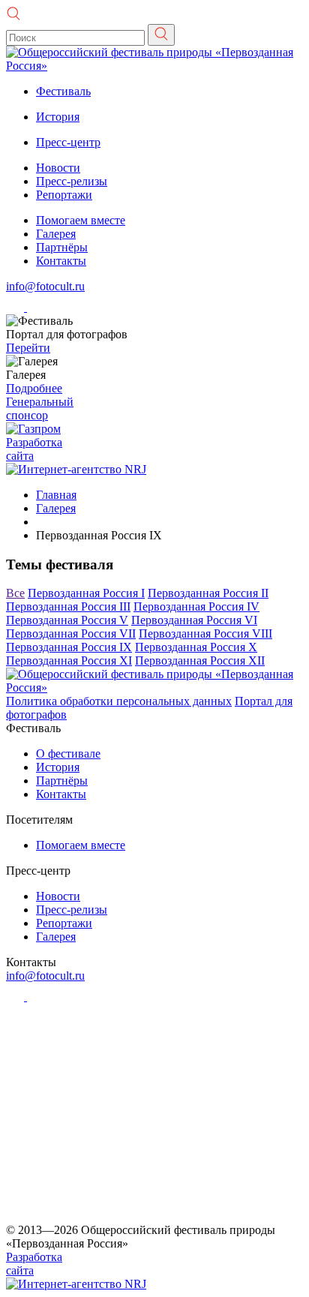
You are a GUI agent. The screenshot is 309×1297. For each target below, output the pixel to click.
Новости (58, 167)
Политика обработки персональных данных (119, 701)
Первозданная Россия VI (194, 620)
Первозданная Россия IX (69, 647)
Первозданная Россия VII (71, 633)
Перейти (28, 347)
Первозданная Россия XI (69, 660)
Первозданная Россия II (208, 593)
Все (15, 593)
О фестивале (68, 753)
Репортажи (64, 194)
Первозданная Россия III (68, 606)
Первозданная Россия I (86, 593)
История (58, 116)
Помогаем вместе (80, 220)
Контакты (61, 260)
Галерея (56, 233)
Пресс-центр (68, 142)
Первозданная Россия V (67, 620)
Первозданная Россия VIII (205, 633)
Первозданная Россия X (196, 647)
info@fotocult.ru (45, 286)
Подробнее (34, 388)
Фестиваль (63, 91)
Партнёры (62, 247)
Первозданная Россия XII (200, 660)
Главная (56, 494)
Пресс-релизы (71, 181)
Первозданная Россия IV (197, 606)
